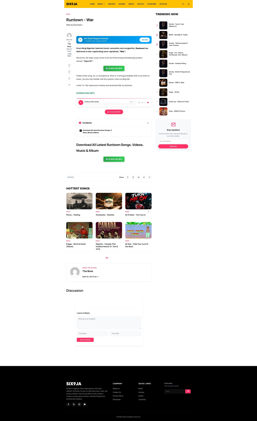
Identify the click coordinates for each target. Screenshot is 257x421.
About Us (116, 389)
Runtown (70, 177)
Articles (141, 392)
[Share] (69, 84)
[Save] (69, 78)
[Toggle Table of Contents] (147, 122)
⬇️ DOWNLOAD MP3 (114, 68)
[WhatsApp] (144, 177)
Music (68, 14)
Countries (142, 399)
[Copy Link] (149, 177)
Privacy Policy (118, 396)
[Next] (149, 211)
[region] (109, 225)
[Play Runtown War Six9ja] (80, 102)
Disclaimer (117, 399)
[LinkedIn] (138, 177)
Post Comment (85, 340)
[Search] (183, 4)
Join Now (144, 40)
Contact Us (117, 392)
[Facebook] (127, 177)
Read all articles (89, 277)
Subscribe (173, 146)
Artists (141, 396)
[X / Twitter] (133, 177)
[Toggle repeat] (139, 102)
